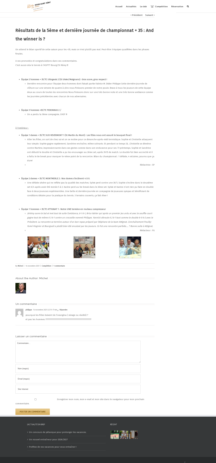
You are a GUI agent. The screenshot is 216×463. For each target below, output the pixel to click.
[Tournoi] (124, 434)
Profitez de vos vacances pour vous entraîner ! (52, 447)
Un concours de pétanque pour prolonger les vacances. (57, 432)
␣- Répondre (62, 310)
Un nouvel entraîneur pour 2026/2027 (48, 439)
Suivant (149, 15)
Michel (20, 266)
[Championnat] (114, 434)
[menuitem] (120, 6)
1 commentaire (59, 266)
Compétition (46, 266)
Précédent (137, 15)
